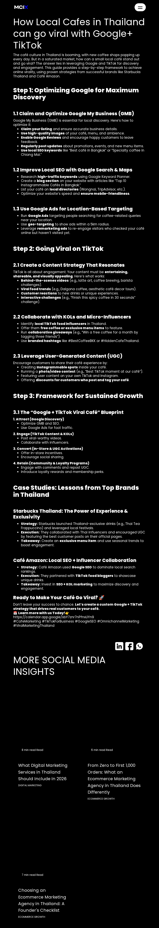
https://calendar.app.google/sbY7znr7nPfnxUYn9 (53, 617)
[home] (21, 7)
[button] (140, 7)
